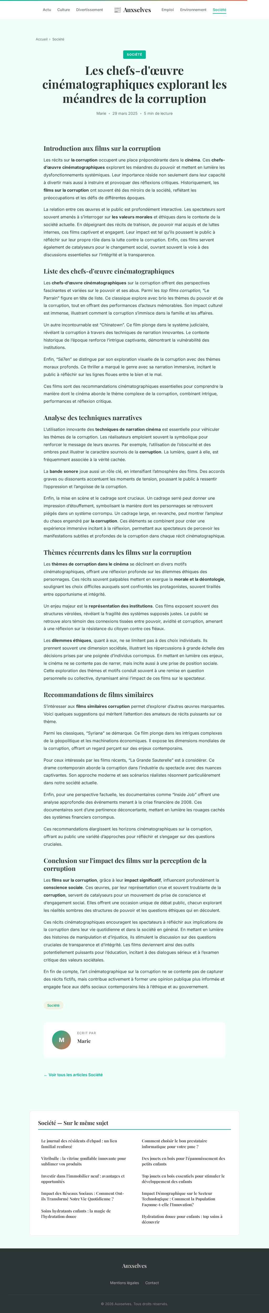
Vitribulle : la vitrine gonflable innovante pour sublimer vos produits (83, 1161)
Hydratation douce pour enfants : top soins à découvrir (182, 1219)
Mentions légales (124, 1282)
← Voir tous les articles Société (73, 1074)
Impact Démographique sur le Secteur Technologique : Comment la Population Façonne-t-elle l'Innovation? (178, 1199)
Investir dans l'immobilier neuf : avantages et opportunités (83, 1178)
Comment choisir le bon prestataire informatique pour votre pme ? (174, 1143)
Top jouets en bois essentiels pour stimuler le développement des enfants (183, 1178)
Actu (47, 9)
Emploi (168, 9)
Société (219, 9)
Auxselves (132, 9)
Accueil (42, 39)
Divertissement (89, 9)
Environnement (193, 9)
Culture (63, 9)
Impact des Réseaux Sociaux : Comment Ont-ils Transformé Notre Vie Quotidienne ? (82, 1196)
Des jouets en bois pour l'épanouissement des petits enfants (183, 1161)
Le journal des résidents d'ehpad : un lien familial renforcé (79, 1143)
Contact (152, 1282)
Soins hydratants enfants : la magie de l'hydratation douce (76, 1213)
